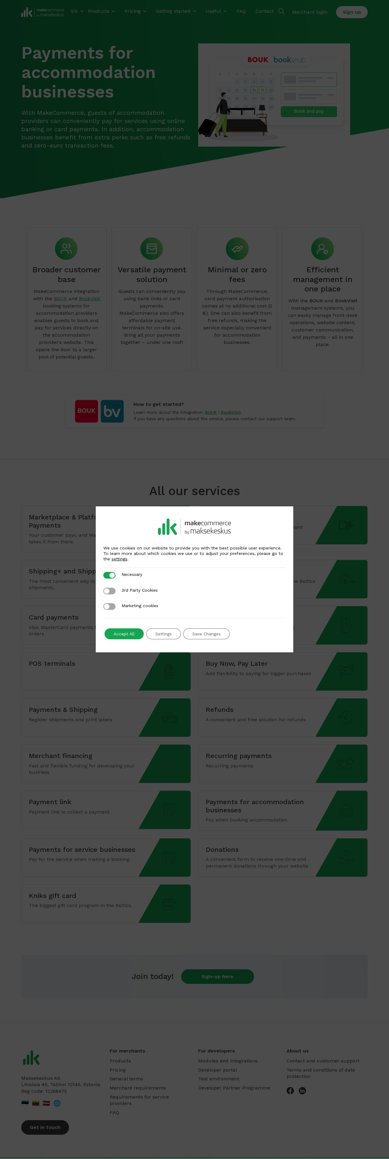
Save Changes (206, 633)
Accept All (124, 633)
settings (119, 558)
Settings (163, 633)
